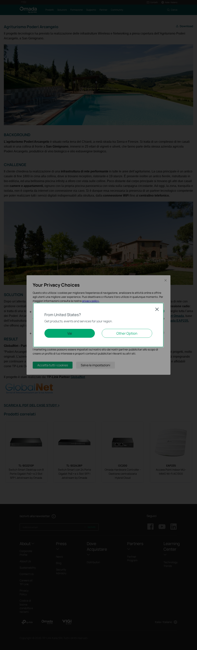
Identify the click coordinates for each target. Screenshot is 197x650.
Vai (69, 333)
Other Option (126, 333)
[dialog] (98, 325)
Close (157, 309)
